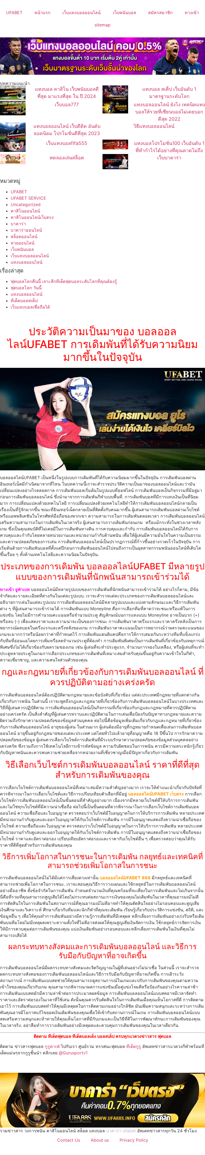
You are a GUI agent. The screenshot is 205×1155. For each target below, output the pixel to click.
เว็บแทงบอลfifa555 (66, 143)
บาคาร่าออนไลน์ (26, 230)
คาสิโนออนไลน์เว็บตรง (32, 217)
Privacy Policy (134, 1140)
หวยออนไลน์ (22, 243)
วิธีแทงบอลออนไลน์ (153, 126)
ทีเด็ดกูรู (133, 1046)
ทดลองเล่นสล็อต (67, 157)
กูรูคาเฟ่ (52, 1046)
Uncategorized (26, 204)
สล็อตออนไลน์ (24, 236)
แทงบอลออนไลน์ (26, 262)
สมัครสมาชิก (160, 12)
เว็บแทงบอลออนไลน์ (81, 12)
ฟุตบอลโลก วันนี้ (26, 287)
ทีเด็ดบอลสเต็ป (24, 300)
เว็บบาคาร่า (169, 157)
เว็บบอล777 (67, 104)
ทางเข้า (192, 12)
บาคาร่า (18, 223)
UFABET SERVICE (28, 198)
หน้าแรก (42, 12)
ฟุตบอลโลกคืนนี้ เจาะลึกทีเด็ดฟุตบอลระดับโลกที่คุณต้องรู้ (64, 281)
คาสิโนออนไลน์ (25, 211)
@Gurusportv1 (73, 1052)
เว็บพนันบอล (124, 12)
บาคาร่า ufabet (121, 1130)
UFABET (14, 12)
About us (100, 1140)
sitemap (102, 24)
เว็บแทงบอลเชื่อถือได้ (30, 307)
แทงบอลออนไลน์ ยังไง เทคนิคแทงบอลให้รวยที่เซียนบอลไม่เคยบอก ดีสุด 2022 (169, 112)
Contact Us (68, 1140)
